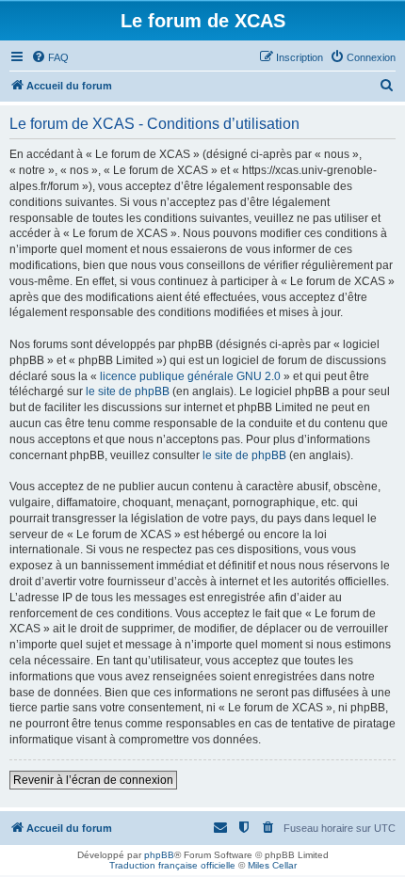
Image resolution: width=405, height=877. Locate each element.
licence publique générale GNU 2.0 (190, 376)
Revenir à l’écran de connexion (93, 780)
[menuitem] (50, 57)
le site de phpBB (128, 391)
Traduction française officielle (172, 865)
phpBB (159, 855)
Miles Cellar (272, 865)
